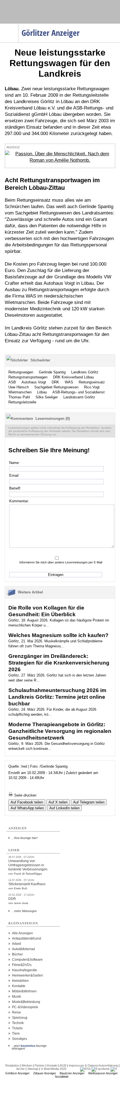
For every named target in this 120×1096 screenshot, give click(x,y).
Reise (16, 1012)
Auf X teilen (58, 802)
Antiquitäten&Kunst (26, 938)
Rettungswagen (20, 372)
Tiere (16, 1033)
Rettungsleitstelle (22, 402)
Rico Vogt (92, 387)
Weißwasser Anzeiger (103, 1073)
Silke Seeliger (46, 397)
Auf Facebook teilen (27, 802)
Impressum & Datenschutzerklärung (93, 1065)
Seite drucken (24, 795)
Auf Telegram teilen (88, 802)
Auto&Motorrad (23, 949)
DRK (55, 382)
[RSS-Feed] (85, 1068)
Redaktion (12, 1065)
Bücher (17, 954)
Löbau (42, 392)
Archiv (20, 1068)
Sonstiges (19, 1038)
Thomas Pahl (19, 397)
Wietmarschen (20, 392)
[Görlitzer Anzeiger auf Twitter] (114, 1068)
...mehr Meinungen (24, 911)
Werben (26, 1065)
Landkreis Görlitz (85, 372)
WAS (69, 382)
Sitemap (32, 1068)
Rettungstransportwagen (27, 377)
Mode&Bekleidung (26, 1001)
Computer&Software (27, 959)
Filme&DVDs (22, 964)
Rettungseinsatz (92, 382)
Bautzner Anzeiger (72, 1073)
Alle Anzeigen (22, 933)
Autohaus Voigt (33, 382)
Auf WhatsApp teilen (27, 808)
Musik (16, 996)
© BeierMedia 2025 (53, 1068)
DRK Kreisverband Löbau (73, 377)
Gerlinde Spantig (52, 372)
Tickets (17, 1028)
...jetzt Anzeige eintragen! (29, 1045)
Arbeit (16, 943)
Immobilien (20, 980)
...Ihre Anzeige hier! (25, 838)
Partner (40, 1065)
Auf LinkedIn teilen (64, 808)
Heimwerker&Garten (27, 975)
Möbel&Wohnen (24, 991)
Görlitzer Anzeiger (17, 1073)
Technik (18, 1023)
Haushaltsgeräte (24, 970)
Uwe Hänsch (18, 387)
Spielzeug (19, 1017)
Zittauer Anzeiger (44, 1073)
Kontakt (52, 1065)
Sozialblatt (61, 1076)
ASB (12, 382)
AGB (63, 1065)
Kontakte (18, 986)
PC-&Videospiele (25, 1007)
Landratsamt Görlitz (79, 397)
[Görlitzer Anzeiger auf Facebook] (101, 1068)
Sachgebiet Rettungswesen (56, 387)
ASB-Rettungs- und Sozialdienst (78, 392)
